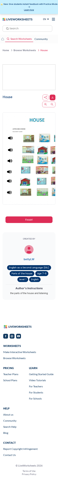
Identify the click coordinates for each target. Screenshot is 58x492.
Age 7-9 (41, 273)
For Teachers (36, 386)
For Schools (35, 398)
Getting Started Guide (41, 374)
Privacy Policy (29, 474)
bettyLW (29, 259)
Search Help (9, 426)
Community (9, 420)
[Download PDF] (52, 97)
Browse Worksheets (14, 358)
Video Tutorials (37, 380)
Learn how (29, 10)
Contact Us (9, 454)
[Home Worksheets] (2, 39)
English (35, 279)
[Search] (6, 28)
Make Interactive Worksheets (19, 351)
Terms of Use (29, 471)
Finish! (29, 219)
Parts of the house (22, 273)
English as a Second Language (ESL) (29, 267)
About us (8, 414)
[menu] (53, 19)
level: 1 (22, 279)
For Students (36, 392)
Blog (5, 432)
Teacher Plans (10, 374)
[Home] (17, 19)
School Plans (10, 380)
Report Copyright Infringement (20, 448)
